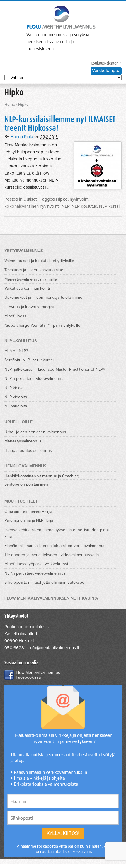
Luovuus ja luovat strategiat (29, 306)
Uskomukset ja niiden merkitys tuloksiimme (43, 297)
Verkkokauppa (106, 70)
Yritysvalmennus (23, 250)
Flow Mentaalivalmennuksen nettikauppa (51, 598)
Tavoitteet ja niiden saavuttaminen (35, 269)
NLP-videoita (15, 397)
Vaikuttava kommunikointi (27, 288)
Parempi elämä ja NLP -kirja (28, 520)
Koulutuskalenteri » (106, 63)
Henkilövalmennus (25, 466)
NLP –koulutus (20, 340)
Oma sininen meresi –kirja (28, 511)
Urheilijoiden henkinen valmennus (35, 432)
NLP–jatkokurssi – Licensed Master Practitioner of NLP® (54, 369)
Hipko (62, 199)
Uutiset (30, 199)
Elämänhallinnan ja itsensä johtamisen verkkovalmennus (54, 545)
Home (9, 104)
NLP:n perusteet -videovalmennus (35, 378)
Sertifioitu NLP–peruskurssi (29, 360)
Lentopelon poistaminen (26, 484)
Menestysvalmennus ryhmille (30, 279)
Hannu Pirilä (21, 136)
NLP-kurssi (109, 206)
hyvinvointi (79, 199)
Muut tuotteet (21, 501)
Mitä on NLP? (16, 350)
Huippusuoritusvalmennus (28, 450)
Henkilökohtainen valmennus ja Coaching (41, 476)
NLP (65, 206)
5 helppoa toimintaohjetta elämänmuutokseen (45, 582)
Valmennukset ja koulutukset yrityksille (39, 260)
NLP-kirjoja (13, 387)
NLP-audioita (15, 406)
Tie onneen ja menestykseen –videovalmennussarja (51, 554)
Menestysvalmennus (23, 441)
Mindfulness (15, 315)
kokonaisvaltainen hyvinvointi (31, 206)
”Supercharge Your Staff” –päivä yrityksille (42, 325)
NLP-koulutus (84, 206)
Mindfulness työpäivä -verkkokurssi (36, 563)
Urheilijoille (18, 422)
